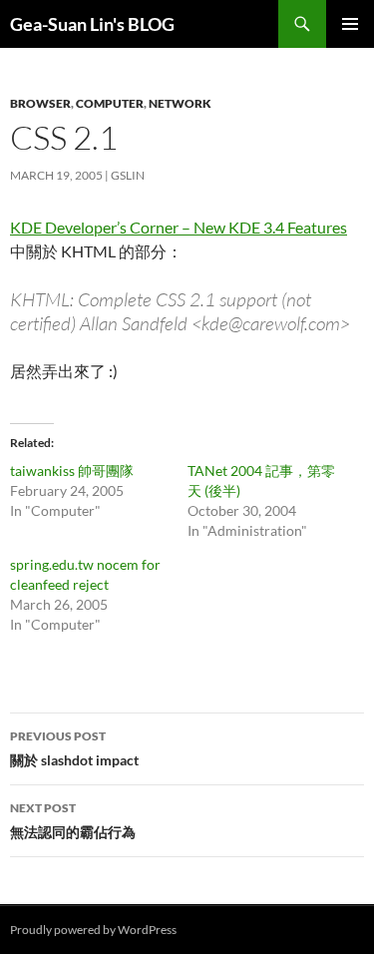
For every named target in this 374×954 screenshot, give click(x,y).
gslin (128, 175)
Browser (40, 103)
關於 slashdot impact (74, 748)
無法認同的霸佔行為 (73, 820)
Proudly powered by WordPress (93, 929)
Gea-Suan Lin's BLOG (92, 24)
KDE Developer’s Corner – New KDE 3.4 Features (178, 227)
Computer (110, 103)
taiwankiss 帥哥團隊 (72, 470)
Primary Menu (350, 24)
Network (180, 103)
